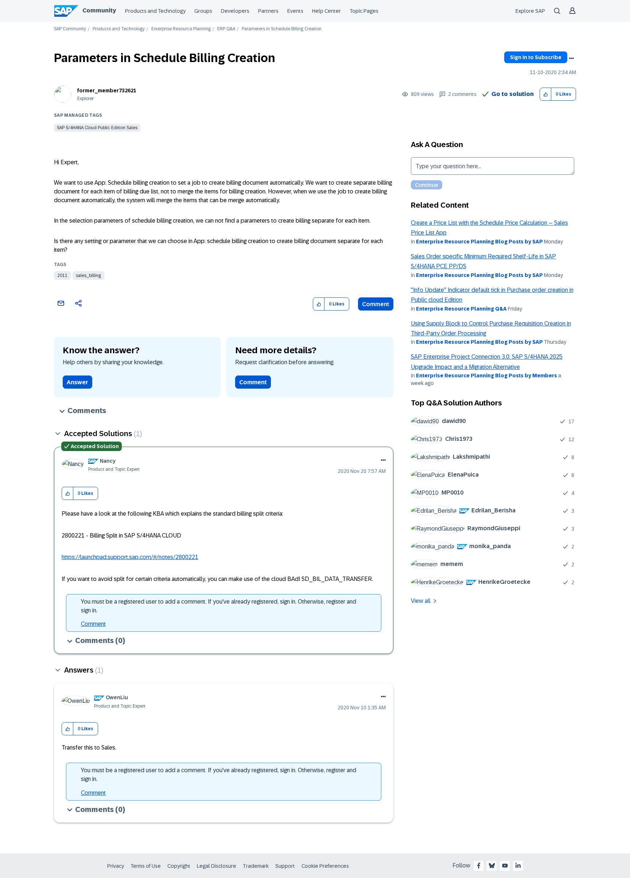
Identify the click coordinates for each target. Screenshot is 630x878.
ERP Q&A (226, 29)
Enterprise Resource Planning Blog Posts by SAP (479, 241)
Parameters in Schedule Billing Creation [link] (282, 29)
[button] (545, 94)
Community (99, 10)
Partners (268, 11)
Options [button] (571, 58)
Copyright (178, 866)
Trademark (256, 866)
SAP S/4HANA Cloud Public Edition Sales (97, 127)
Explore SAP (530, 11)
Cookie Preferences (325, 866)
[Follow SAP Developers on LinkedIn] (518, 866)
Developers (235, 11)
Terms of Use (146, 866)
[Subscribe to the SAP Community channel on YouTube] (505, 866)
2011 (62, 275)
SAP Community (70, 29)
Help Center (326, 11)
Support (285, 866)
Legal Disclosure (216, 866)
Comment (375, 304)
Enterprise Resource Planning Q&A (461, 309)
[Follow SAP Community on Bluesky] (492, 866)
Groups (203, 11)
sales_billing (88, 275)
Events (295, 11)
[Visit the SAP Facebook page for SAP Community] (479, 866)
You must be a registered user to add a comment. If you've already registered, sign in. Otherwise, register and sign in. (218, 605)
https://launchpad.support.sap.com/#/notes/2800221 (130, 557)
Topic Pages (364, 11)
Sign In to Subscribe (535, 57)
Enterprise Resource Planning (181, 29)
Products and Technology (155, 11)
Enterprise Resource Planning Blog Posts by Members (486, 375)
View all (421, 601)
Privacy (115, 866)
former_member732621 (106, 90)
